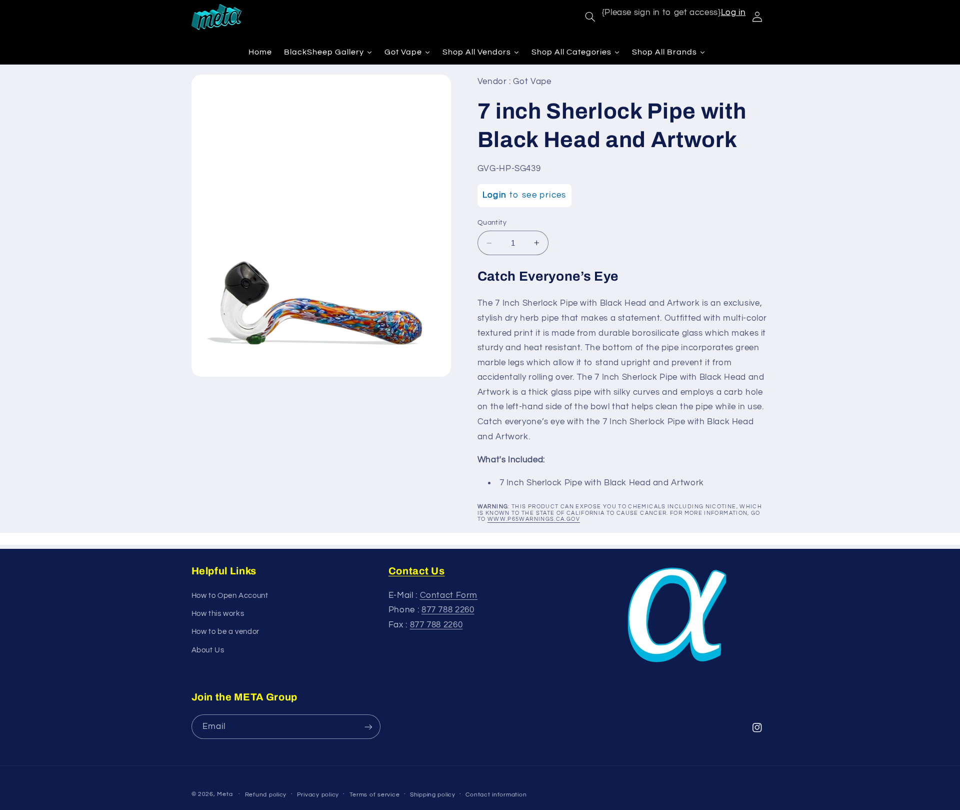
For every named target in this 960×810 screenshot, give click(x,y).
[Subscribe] (368, 726)
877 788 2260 (448, 609)
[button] (590, 17)
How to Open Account (230, 595)
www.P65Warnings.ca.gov (534, 519)
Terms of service (375, 794)
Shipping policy (433, 794)
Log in (733, 12)
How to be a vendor (226, 631)
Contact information (496, 794)
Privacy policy (318, 794)
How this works (218, 613)
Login (494, 195)
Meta (224, 794)
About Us (208, 650)
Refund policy (266, 794)
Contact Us (416, 570)
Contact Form (449, 595)
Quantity (492, 222)
